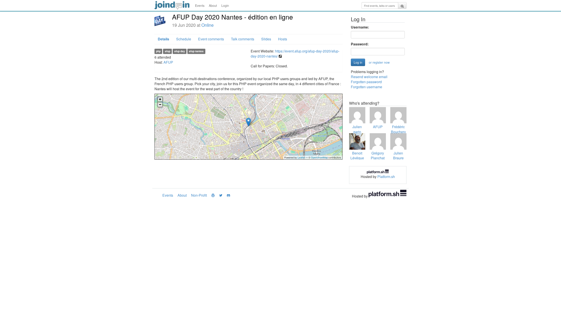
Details (163, 38)
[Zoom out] (160, 104)
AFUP (168, 62)
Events (199, 5)
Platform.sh (386, 176)
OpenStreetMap (319, 157)
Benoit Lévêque (357, 156)
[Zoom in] (160, 99)
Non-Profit (199, 195)
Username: (360, 27)
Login (225, 5)
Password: (360, 44)
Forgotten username (366, 86)
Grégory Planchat (378, 156)
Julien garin (357, 129)
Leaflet (301, 157)
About (213, 5)
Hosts (282, 38)
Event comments (211, 38)
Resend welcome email (369, 76)
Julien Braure (398, 156)
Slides (266, 38)
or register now (379, 62)
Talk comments (242, 38)
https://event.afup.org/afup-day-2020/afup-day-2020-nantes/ (295, 53)
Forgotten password (366, 81)
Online (207, 25)
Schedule (183, 38)
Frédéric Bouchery (398, 129)
